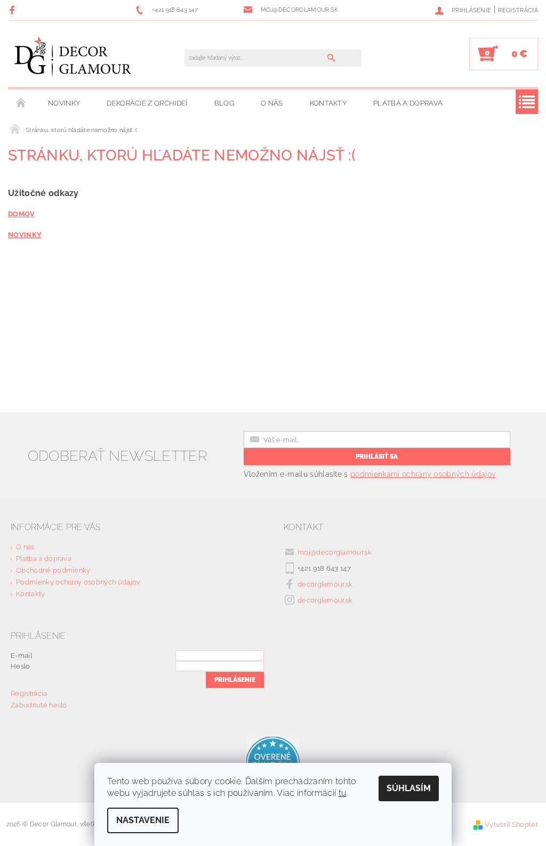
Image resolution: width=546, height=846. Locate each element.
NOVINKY (25, 234)
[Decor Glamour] (73, 59)
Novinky (64, 103)
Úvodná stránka (21, 103)
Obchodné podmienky (53, 570)
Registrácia (518, 10)
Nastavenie (143, 820)
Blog (224, 103)
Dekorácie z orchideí (147, 103)
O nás (272, 103)
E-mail (21, 656)
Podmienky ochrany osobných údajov (78, 582)
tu (343, 793)
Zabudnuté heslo (39, 705)
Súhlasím (409, 788)
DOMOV (21, 213)
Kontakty (328, 103)
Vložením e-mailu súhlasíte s (369, 474)
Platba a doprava (408, 103)
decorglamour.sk (325, 584)
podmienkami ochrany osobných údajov (422, 474)
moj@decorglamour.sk (335, 552)
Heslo (20, 666)
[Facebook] (13, 9)
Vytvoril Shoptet (511, 824)
